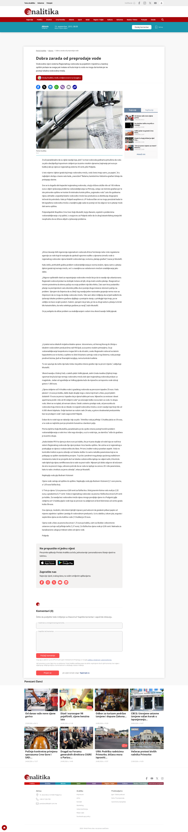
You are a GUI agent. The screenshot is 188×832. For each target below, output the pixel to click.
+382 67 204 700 (44, 799)
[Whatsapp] (56, 87)
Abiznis (71, 20)
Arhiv (78, 798)
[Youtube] (60, 582)
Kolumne (41, 3)
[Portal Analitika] (42, 11)
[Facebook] (38, 87)
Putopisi (49, 3)
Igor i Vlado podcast (118, 794)
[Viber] (62, 87)
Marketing (80, 805)
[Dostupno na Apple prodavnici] (48, 562)
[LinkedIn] (66, 582)
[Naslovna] (4, 827)
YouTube (155, 3)
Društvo (49, 20)
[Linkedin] (50, 87)
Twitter (150, 3)
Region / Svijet (98, 20)
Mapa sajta (80, 813)
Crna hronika (60, 20)
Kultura (110, 20)
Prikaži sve (141, 154)
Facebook (139, 3)
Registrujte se (84, 673)
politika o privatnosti (94, 660)
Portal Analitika (41, 51)
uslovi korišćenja (106, 660)
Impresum (80, 794)
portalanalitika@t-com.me (48, 804)
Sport (80, 20)
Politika (39, 20)
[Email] (68, 87)
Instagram (144, 3)
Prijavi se (47, 673)
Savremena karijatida (156, 783)
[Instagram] (48, 582)
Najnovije (29, 20)
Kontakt (79, 802)
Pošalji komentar (47, 655)
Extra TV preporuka (117, 798)
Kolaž (88, 20)
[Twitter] (44, 87)
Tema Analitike (29, 3)
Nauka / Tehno (132, 20)
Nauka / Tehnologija (140, 783)
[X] (54, 582)
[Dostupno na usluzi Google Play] (66, 562)
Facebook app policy (83, 816)
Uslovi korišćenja (82, 809)
